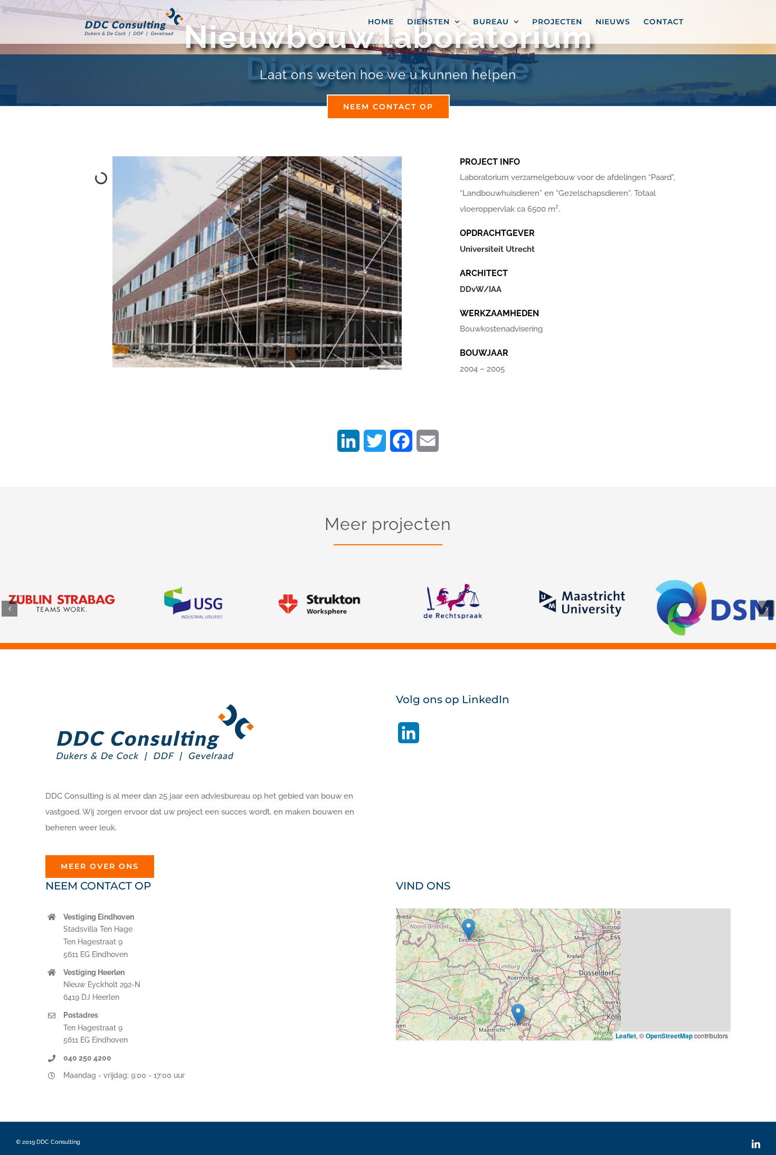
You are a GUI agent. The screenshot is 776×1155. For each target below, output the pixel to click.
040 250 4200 (87, 1058)
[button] (9, 609)
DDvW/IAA (480, 289)
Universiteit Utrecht (497, 249)
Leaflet (626, 1035)
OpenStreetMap (669, 1035)
